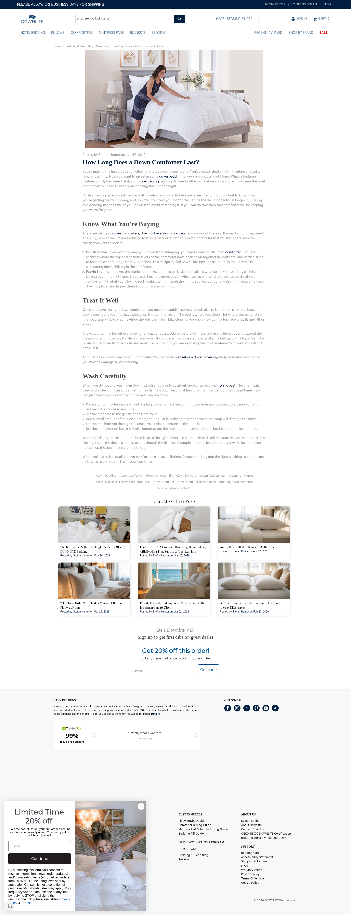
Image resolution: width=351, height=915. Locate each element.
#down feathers (186, 475)
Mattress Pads (111, 32)
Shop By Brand (300, 32)
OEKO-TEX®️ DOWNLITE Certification (266, 833)
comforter (233, 252)
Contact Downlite (252, 829)
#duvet (248, 475)
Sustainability (250, 821)
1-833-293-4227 (275, 4)
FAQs (244, 865)
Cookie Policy (250, 882)
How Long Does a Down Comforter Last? (141, 162)
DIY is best (227, 385)
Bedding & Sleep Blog (193, 855)
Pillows (58, 32)
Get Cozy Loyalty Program (201, 842)
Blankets (138, 32)
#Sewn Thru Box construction (196, 482)
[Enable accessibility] (9, 906)
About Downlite (251, 825)
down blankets (174, 233)
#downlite (234, 475)
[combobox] (130, 19)
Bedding (159, 32)
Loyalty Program (304, 4)
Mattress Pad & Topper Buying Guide (203, 829)
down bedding (170, 176)
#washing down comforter (174, 488)
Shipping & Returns (254, 861)
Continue (39, 858)
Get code (208, 670)
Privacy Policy (250, 874)
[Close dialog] (141, 806)
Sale (323, 32)
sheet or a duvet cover (195, 357)
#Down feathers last (212, 475)
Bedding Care (250, 853)
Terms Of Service (252, 878)
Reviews (184, 859)
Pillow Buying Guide (192, 821)
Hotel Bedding (33, 32)
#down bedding (105, 475)
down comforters (125, 233)
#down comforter (130, 475)
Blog (327, 4)
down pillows (151, 233)
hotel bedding (149, 181)
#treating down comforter (236, 482)
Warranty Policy (251, 870)
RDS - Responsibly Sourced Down (263, 838)
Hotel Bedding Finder (234, 19)
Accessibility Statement (257, 857)
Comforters (82, 32)
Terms (25, 903)
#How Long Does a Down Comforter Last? (123, 482)
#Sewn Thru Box (163, 482)
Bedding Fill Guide (191, 833)
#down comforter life (159, 475)
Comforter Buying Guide (195, 825)
